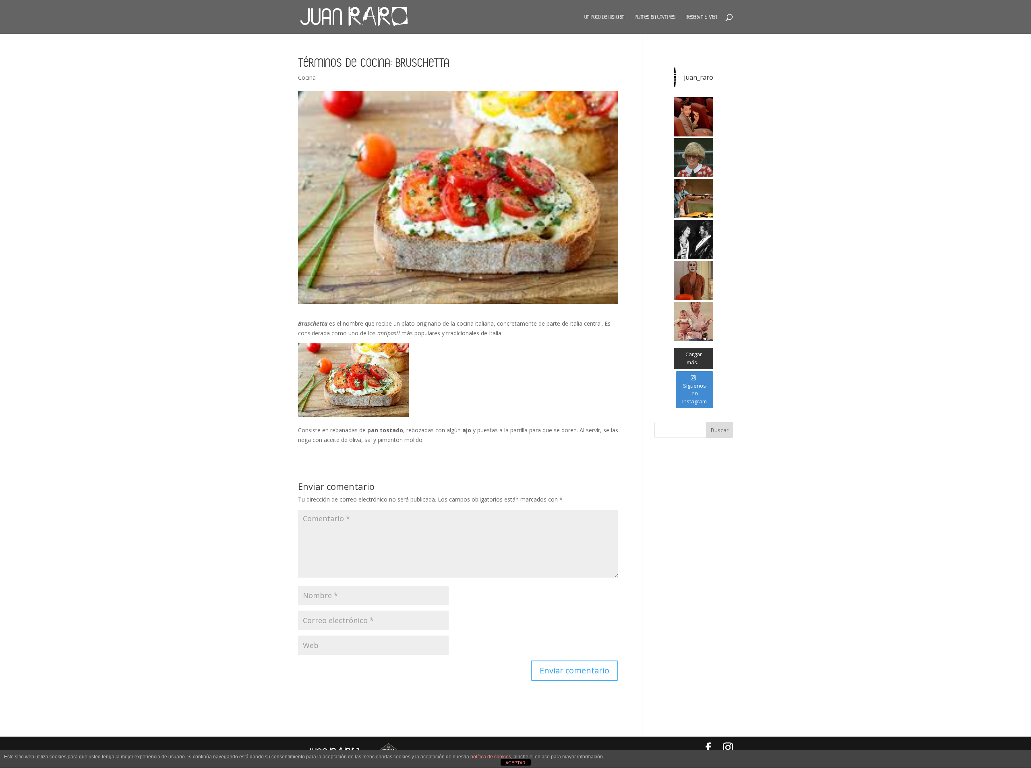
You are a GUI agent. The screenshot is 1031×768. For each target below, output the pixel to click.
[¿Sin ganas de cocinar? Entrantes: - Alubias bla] (693, 321)
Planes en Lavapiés (655, 17)
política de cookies (490, 757)
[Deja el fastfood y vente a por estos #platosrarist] (693, 116)
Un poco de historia (604, 17)
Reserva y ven (701, 17)
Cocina (307, 77)
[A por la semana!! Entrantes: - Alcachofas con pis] (693, 198)
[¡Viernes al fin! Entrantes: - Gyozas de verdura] (693, 239)
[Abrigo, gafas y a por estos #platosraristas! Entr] (693, 158)
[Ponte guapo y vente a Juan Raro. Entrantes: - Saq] (693, 280)
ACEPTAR (515, 762)
